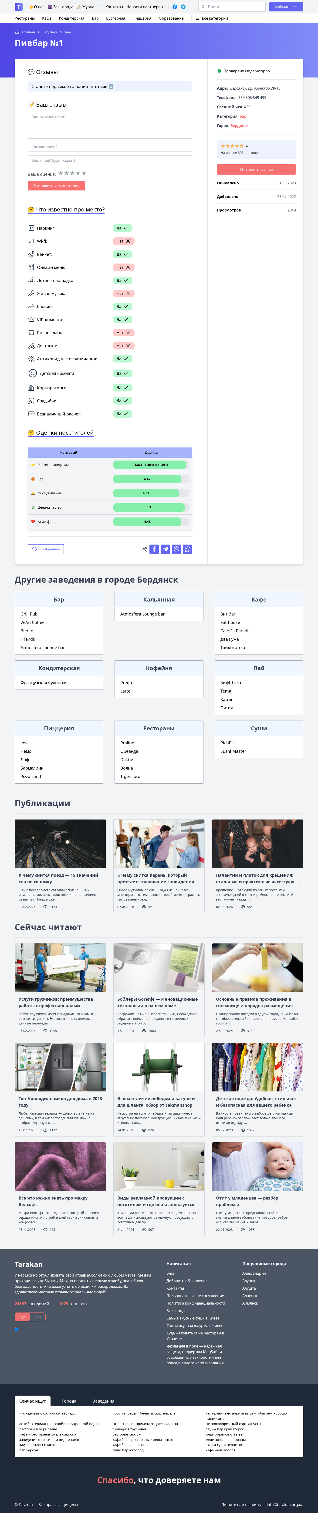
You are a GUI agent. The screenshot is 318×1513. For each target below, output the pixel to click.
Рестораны (25, 18)
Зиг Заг (228, 614)
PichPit (227, 743)
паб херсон (28, 1450)
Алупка (248, 1280)
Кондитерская (72, 18)
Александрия (254, 1273)
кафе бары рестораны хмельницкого (144, 1439)
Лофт (25, 759)
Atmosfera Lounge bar (42, 647)
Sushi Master (233, 751)
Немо (25, 751)
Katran (226, 699)
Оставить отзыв (256, 169)
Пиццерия (142, 18)
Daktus (127, 759)
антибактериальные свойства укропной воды (58, 1423)
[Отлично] (84, 173)
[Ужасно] (61, 173)
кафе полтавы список (37, 1444)
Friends (27, 639)
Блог (170, 1273)
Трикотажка (232, 647)
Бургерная (115, 18)
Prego (126, 682)
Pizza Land (30, 776)
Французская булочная (44, 682)
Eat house (230, 622)
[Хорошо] (78, 173)
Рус (22, 1316)
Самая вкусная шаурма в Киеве (194, 1325)
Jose (24, 743)
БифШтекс (231, 682)
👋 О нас (36, 6)
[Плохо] (66, 173)
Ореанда (129, 751)
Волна (126, 768)
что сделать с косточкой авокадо (47, 1413)
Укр (37, 1316)
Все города (176, 1310)
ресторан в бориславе (38, 1429)
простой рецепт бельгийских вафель (144, 1413)
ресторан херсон (126, 1434)
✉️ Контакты (111, 6)
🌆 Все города (60, 6)
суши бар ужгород (128, 1450)
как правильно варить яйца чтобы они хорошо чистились (246, 1416)
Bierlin (26, 630)
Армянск (250, 1303)
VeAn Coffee (32, 622)
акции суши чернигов (224, 1444)
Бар (95, 18)
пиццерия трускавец (129, 1429)
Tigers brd (130, 776)
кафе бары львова (128, 1444)
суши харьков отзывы (224, 1434)
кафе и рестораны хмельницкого (47, 1434)
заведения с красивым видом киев (49, 1439)
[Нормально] (72, 173)
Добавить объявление (187, 1280)
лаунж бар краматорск (225, 1429)
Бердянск (239, 125)
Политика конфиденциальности (195, 1303)
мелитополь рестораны (226, 1439)
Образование (171, 18)
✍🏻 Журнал (86, 6)
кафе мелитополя (220, 1450)
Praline (127, 743)
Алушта (249, 1288)
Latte (125, 691)
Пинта (226, 708)
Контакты (175, 1288)
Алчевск (249, 1295)
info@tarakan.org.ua (285, 1504)
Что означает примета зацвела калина (145, 1423)
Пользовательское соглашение (195, 1295)
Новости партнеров (144, 6)
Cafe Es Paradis (235, 630)
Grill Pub (28, 614)
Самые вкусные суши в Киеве (193, 1318)
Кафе (46, 18)
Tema (225, 691)
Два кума (229, 639)
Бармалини (32, 768)
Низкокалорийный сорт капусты (233, 1423)
